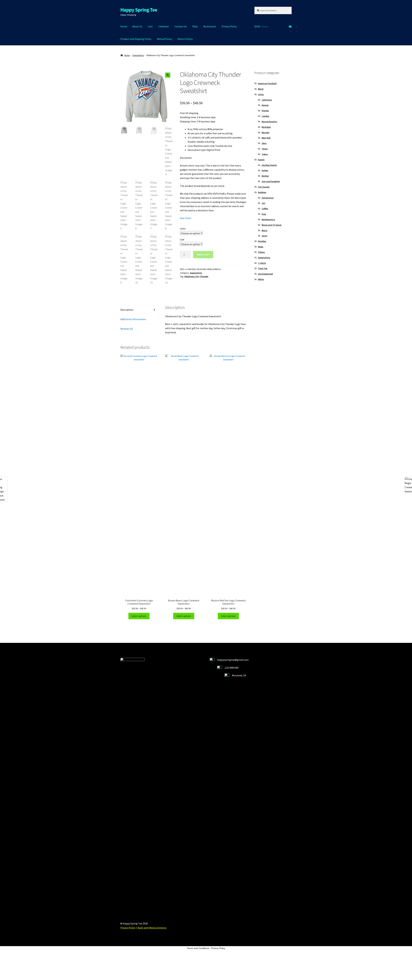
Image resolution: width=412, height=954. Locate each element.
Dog (264, 214)
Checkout (163, 26)
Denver (265, 105)
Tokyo (265, 154)
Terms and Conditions (198, 948)
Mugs (260, 246)
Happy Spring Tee (138, 10)
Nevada (265, 132)
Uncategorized (265, 273)
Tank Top (262, 268)
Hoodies (262, 241)
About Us (137, 26)
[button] (167, 75)
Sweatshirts (138, 55)
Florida (265, 110)
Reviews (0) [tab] (126, 328)
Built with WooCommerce (152, 927)
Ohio (264, 143)
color (183, 228)
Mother (265, 175)
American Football (267, 83)
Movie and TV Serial (271, 225)
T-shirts (262, 263)
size (182, 239)
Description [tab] (126, 309)
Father (265, 170)
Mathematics (268, 219)
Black (260, 88)
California (267, 99)
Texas (265, 148)
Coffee (265, 208)
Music (264, 230)
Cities (261, 94)
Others (261, 252)
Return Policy (185, 39)
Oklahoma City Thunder (196, 276)
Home (123, 26)
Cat (263, 203)
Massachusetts (269, 121)
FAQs (195, 26)
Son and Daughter (271, 181)
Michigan (266, 127)
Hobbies (262, 192)
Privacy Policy (229, 26)
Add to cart (203, 254)
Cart (150, 26)
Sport (264, 235)
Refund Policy (164, 39)
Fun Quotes (264, 186)
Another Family (269, 165)
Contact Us (180, 26)
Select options (139, 616)
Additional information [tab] (133, 319)
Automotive (268, 197)
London (265, 116)
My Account (209, 26)
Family (261, 159)
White (261, 279)
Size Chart (185, 218)
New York (266, 137)
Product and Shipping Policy (135, 39)
